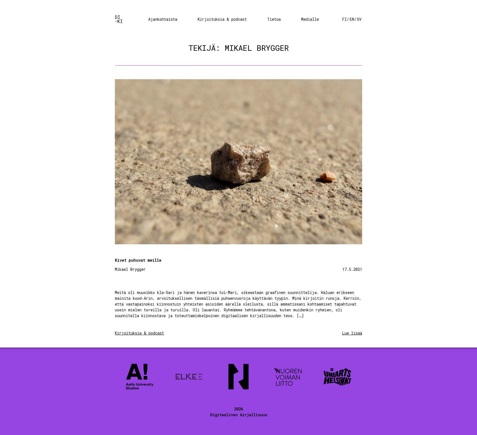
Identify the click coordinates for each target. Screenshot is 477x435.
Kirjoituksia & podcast (222, 19)
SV (359, 19)
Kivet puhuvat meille (138, 260)
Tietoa (274, 19)
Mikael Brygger (130, 269)
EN (352, 19)
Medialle (310, 19)
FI (344, 19)
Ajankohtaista (162, 19)
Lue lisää (352, 333)
